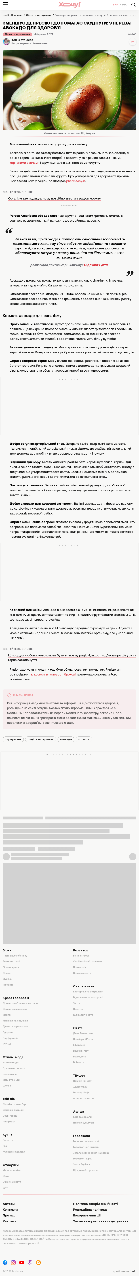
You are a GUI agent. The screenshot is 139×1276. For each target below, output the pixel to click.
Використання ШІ (87, 1215)
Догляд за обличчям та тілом (20, 1003)
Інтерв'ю (8, 985)
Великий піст (81, 1051)
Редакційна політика (90, 1210)
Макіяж (7, 1015)
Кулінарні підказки (14, 1152)
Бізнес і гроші (81, 956)
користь (84, 739)
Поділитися (132, 41)
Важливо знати (82, 973)
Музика (7, 979)
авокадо (66, 739)
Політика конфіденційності (95, 1204)
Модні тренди (11, 1080)
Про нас (9, 1215)
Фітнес (7, 1044)
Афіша (78, 1112)
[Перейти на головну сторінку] (69, 5)
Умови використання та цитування (100, 1221)
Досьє (6, 973)
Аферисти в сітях (83, 1098)
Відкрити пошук (133, 5)
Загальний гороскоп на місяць (91, 1153)
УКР (116, 5)
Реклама (9, 1221)
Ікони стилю (10, 1074)
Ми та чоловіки (11, 1170)
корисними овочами (24, 163)
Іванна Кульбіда (22, 40)
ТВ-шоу (79, 1076)
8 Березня (79, 1045)
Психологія (79, 967)
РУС (124, 5)
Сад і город (10, 1116)
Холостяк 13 (80, 1087)
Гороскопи (81, 1136)
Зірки (7, 950)
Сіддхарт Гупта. (96, 265)
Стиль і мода (13, 1057)
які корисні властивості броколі (53, 674)
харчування (13, 739)
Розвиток (80, 950)
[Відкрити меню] (5, 4)
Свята (78, 1028)
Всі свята (78, 1062)
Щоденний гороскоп (85, 1170)
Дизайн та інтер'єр (14, 1104)
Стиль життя (83, 986)
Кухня (7, 1135)
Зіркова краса (11, 967)
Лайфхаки (9, 1122)
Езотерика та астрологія (88, 992)
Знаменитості (11, 961)
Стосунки (11, 1165)
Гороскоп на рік (82, 1159)
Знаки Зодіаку (81, 1164)
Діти (5, 1188)
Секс (6, 1176)
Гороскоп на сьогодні (86, 1141)
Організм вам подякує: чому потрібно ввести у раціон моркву (54, 198)
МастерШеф (81, 1093)
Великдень (80, 1057)
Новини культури (83, 1123)
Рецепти (8, 1140)
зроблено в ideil (124, 1271)
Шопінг (7, 1086)
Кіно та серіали (82, 1117)
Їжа (5, 1146)
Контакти (10, 1210)
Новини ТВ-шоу (82, 1081)
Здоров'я (8, 1032)
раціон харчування (41, 739)
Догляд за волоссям (15, 1009)
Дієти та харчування (17, 34)
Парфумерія (10, 1038)
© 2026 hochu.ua (13, 1271)
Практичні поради (14, 1068)
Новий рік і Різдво (83, 1039)
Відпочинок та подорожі (87, 997)
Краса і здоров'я (16, 998)
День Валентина (83, 1033)
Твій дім (9, 1099)
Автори (9, 1204)
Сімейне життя (12, 1182)
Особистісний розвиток (87, 961)
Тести (76, 1003)
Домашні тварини (13, 1110)
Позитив (78, 1009)
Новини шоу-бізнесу (15, 956)
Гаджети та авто (83, 1015)
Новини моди (10, 1062)
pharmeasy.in (75, 181)
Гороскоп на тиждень (86, 1147)
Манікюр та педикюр (15, 1021)
